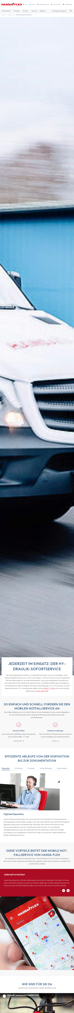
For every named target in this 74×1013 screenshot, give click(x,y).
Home (3, 15)
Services (25, 11)
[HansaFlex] (12, 4)
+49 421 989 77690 (42, 691)
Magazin (43, 11)
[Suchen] (70, 11)
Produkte (17, 11)
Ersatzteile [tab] (31, 768)
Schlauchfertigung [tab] (46, 768)
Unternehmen (6, 11)
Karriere (34, 11)
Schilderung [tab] (18, 768)
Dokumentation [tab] (62, 768)
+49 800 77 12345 (48, 688)
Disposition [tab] (6, 768)
